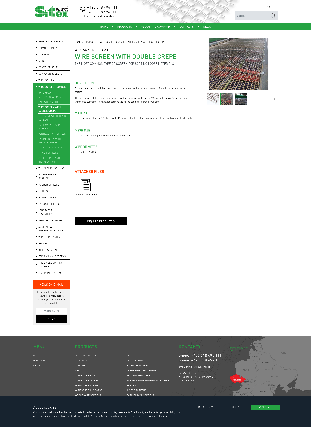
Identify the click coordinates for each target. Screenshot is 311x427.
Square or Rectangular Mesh (50, 95)
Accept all (265, 407)
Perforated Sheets (87, 355)
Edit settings (205, 407)
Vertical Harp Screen (52, 133)
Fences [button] (43, 243)
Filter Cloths (135, 360)
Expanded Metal (85, 360)
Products (90, 41)
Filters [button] (43, 191)
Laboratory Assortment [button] (46, 212)
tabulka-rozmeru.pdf (86, 194)
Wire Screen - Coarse (112, 41)
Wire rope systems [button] (50, 237)
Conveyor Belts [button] (48, 67)
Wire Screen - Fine (86, 385)
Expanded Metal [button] (48, 47)
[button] (203, 99)
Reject (236, 407)
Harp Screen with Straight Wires (49, 140)
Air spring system (49, 272)
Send (51, 319)
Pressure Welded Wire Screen (52, 117)
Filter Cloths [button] (47, 197)
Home (78, 41)
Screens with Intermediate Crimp (50, 228)
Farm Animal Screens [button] (52, 256)
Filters (131, 355)
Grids (78, 370)
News (36, 365)
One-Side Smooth (49, 102)
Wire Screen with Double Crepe (49, 108)
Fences (131, 385)
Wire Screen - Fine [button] (50, 80)
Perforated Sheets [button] (50, 41)
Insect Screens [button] (48, 250)
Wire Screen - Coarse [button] (52, 86)
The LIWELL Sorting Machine (50, 264)
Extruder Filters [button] (49, 203)
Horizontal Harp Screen (49, 126)
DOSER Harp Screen (50, 147)
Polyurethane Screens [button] (47, 176)
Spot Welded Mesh (50, 220)
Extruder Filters (138, 365)
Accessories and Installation (49, 159)
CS (268, 7)
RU (273, 7)
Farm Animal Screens (140, 395)
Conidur (43, 54)
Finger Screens (48, 152)
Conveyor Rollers (50, 73)
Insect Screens (136, 390)
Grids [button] (41, 60)
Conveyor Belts (85, 375)
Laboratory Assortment (142, 370)
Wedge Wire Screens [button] (51, 168)
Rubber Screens (48, 184)
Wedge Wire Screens (88, 395)
